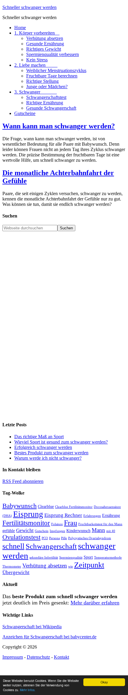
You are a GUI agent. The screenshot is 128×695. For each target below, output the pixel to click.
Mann (98, 530)
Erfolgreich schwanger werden (43, 447)
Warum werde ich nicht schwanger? (48, 458)
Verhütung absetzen (44, 565)
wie (70, 566)
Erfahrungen (92, 515)
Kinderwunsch (78, 530)
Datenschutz (38, 657)
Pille (64, 538)
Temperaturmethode (108, 557)
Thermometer (11, 566)
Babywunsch (19, 505)
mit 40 (110, 531)
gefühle (8, 530)
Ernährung (111, 515)
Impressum (12, 657)
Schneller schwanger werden (29, 7)
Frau (70, 523)
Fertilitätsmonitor (26, 523)
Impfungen (57, 531)
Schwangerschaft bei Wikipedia (32, 626)
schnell (13, 546)
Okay (104, 682)
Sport (88, 557)
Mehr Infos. (27, 690)
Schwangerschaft (51, 546)
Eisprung (28, 514)
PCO (45, 538)
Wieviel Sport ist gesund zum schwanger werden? (61, 441)
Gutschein (42, 531)
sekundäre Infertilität (43, 557)
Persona (54, 538)
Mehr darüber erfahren (95, 603)
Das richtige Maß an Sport (39, 436)
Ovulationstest (21, 537)
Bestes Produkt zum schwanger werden (51, 452)
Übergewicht (15, 572)
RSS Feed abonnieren (22, 481)
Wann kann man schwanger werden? (58, 126)
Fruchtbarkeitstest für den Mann (100, 524)
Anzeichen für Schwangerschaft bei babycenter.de (49, 636)
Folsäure (57, 524)
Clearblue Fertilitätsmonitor (74, 507)
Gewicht (25, 530)
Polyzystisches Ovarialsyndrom (89, 538)
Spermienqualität (70, 557)
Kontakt (61, 657)
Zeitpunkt (89, 565)
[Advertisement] (64, 325)
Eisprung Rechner (63, 515)
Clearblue (46, 506)
